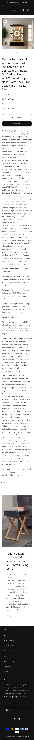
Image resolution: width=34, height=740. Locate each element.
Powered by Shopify (22, 736)
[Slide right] (22, 53)
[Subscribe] (27, 710)
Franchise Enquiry (10, 671)
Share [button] (6, 482)
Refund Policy (9, 651)
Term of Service (9, 646)
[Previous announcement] (4, 3)
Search (6, 635)
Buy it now (17, 124)
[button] (4, 10)
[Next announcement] (30, 3)
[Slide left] (12, 53)
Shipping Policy (9, 661)
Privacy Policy (9, 640)
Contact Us (8, 666)
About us (7, 656)
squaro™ (13, 736)
